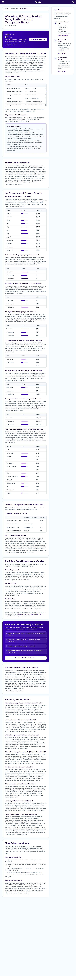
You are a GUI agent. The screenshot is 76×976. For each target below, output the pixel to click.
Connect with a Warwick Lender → (25, 658)
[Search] (73, 2)
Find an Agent (62, 53)
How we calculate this (38, 39)
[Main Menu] (3, 2)
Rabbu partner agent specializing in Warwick (31, 614)
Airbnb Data (14, 8)
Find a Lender (62, 71)
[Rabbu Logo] (38, 2)
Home (6, 8)
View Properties (63, 35)
